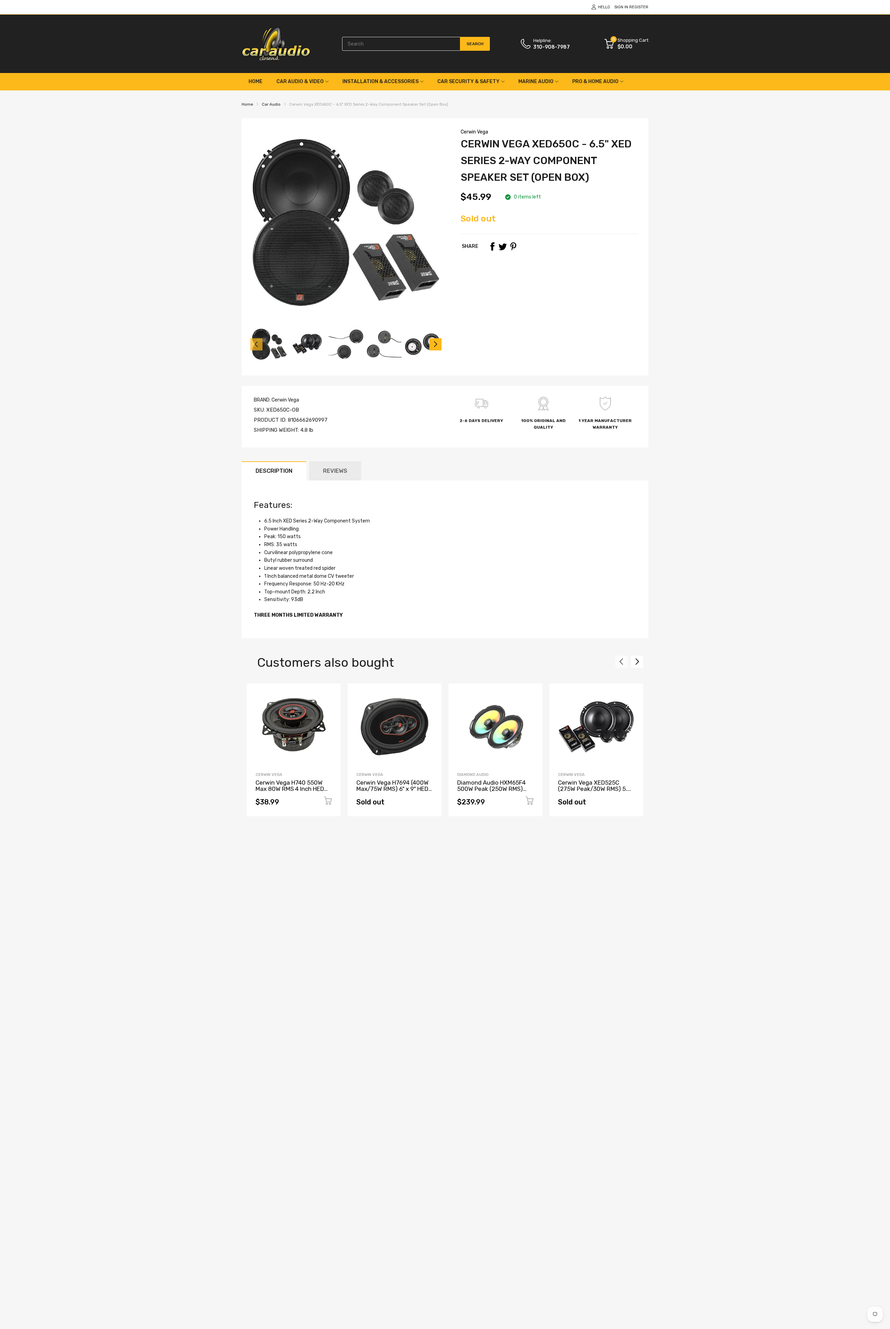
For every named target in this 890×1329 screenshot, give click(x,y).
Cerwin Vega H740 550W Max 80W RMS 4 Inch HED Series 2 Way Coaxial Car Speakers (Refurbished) (290, 792)
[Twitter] (503, 246)
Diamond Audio (472, 774)
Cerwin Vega (474, 132)
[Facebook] (492, 246)
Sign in (621, 7)
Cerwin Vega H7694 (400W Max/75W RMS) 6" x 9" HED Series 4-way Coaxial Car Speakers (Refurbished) (392, 792)
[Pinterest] (513, 246)
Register (638, 7)
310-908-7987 (551, 47)
